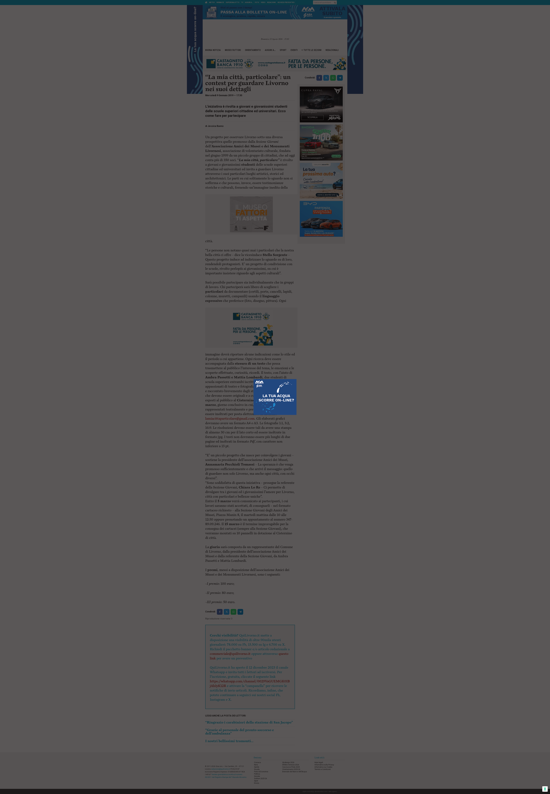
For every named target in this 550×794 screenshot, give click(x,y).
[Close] (296, 379)
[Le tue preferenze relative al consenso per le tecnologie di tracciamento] (545, 789)
